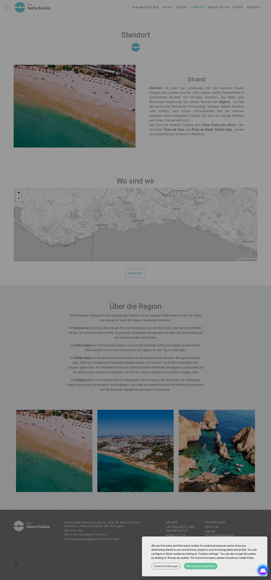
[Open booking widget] (262, 570)
